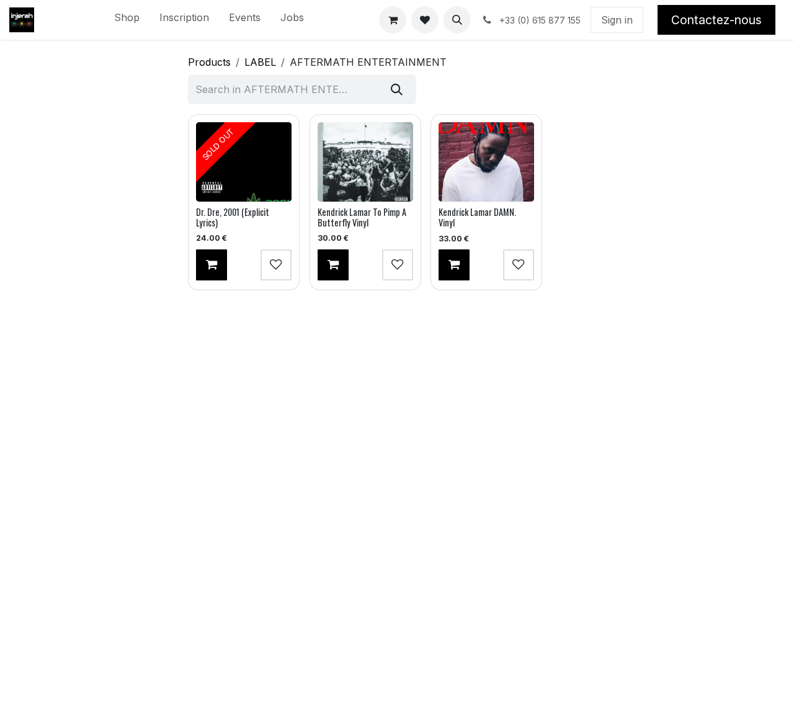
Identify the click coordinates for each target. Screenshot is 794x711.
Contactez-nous (716, 19)
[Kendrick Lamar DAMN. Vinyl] (486, 162)
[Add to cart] (211, 264)
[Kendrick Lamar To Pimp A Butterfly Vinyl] (365, 162)
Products (209, 62)
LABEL (260, 62)
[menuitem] (126, 20)
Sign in (617, 20)
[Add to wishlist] (276, 264)
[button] (457, 20)
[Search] (396, 89)
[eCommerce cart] (392, 20)
